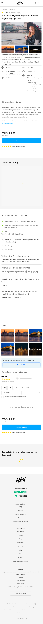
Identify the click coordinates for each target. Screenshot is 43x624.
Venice (20, 535)
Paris (20, 554)
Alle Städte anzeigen (20, 561)
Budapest (20, 531)
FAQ (35, 604)
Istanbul (21, 557)
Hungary (20, 510)
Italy (20, 507)
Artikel (22, 604)
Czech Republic (20, 514)
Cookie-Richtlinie (12, 604)
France (20, 518)
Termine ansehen (21, 141)
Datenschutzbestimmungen (11, 610)
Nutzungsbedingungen (28, 607)
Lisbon (20, 546)
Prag (20, 539)
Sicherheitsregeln (13, 607)
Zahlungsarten (21, 613)
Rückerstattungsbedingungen (31, 610)
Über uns (29, 604)
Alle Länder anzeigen (20, 522)
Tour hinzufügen (20, 593)
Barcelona (20, 543)
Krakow (20, 550)
